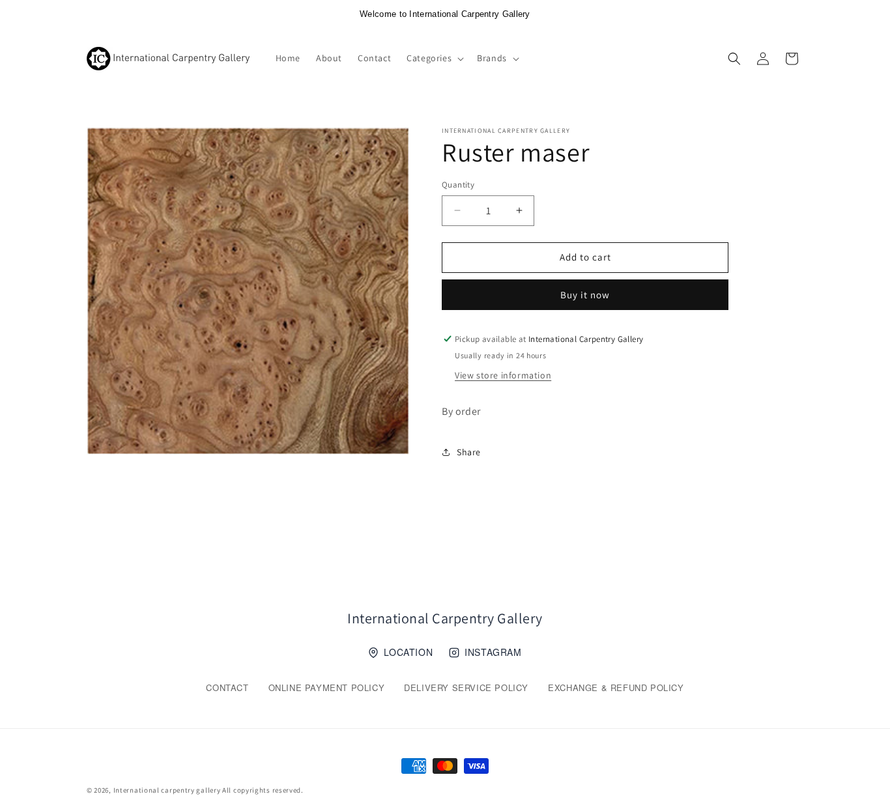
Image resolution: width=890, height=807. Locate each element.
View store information (503, 375)
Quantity (458, 184)
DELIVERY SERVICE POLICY (466, 687)
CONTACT (227, 687)
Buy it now (585, 295)
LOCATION (408, 651)
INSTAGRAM (493, 651)
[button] (434, 58)
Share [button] (469, 452)
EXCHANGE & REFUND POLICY (615, 687)
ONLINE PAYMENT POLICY (326, 687)
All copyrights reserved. (263, 790)
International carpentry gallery (167, 790)
